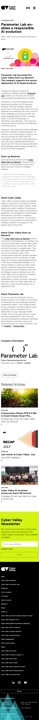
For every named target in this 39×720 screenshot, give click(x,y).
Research (4, 604)
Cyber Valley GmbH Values (9, 662)
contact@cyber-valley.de (9, 708)
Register (19, 554)
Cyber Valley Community (8, 651)
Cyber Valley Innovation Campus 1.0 (12, 655)
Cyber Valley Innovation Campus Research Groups (17, 615)
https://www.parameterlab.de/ (14, 360)
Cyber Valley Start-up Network (17, 239)
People (3, 608)
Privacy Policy (7, 549)
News (3, 576)
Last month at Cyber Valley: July (18, 454)
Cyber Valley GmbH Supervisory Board (13, 666)
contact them (18, 326)
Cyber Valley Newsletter (8, 580)
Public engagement (7, 639)
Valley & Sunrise (6, 600)
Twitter (19, 363)
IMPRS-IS (4, 612)
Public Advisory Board (8, 643)
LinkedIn (27, 363)
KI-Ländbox (4, 596)
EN (28, 8)
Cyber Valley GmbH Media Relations (12, 670)
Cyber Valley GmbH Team (9, 658)
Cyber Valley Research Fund (10, 619)
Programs (4, 588)
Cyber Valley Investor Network (10, 635)
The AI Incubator (6, 592)
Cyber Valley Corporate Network (11, 631)
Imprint (3, 714)
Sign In (19, 691)
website (7, 326)
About (3, 647)
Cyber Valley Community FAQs (10, 674)
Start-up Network (9, 375)
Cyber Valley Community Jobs (10, 584)
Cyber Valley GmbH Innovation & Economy (15, 623)
